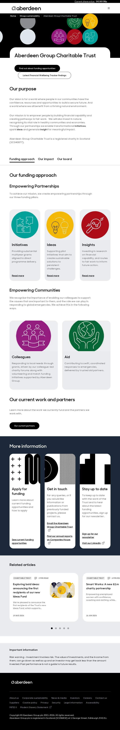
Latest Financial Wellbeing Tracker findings (44, 75)
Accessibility (92, 702)
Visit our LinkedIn (93, 543)
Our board (64, 159)
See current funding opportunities (23, 541)
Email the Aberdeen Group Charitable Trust (60, 525)
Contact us (101, 698)
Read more (18, 275)
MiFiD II (13, 707)
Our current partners (24, 425)
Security (56, 702)
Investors (75, 698)
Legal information (73, 702)
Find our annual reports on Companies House (60, 540)
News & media (59, 698)
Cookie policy (30, 702)
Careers (87, 698)
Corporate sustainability (35, 698)
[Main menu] (108, 8)
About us (14, 698)
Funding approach (22, 159)
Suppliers (14, 702)
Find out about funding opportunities (37, 68)
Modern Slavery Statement (35, 707)
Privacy (44, 702)
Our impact (46, 159)
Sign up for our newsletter (90, 535)
